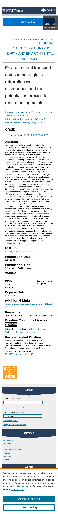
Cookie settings (20, 486)
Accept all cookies (29, 498)
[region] (29, 491)
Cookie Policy (18, 489)
